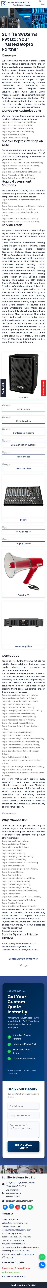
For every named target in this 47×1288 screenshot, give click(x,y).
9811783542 (32, 949)
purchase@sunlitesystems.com (16, 1237)
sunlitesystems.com (21, 946)
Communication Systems (23, 444)
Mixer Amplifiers (23, 468)
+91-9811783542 (13, 1196)
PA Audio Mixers (23, 531)
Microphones (23, 456)
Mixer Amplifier (23, 421)
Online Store (43, 388)
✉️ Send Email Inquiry (23, 1146)
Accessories (23, 409)
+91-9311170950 (19, 949)
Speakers (23, 397)
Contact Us (3, 388)
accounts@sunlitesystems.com (16, 1230)
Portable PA (23, 595)
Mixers (23, 519)
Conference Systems (23, 433)
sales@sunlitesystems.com (22, 943)
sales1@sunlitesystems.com (14, 1223)
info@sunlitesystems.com (13, 1244)
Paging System (23, 543)
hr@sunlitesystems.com (28, 1247)
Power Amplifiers (23, 646)
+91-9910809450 (13, 1193)
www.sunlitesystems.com (22, 1254)
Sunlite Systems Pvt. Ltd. (19, 1177)
